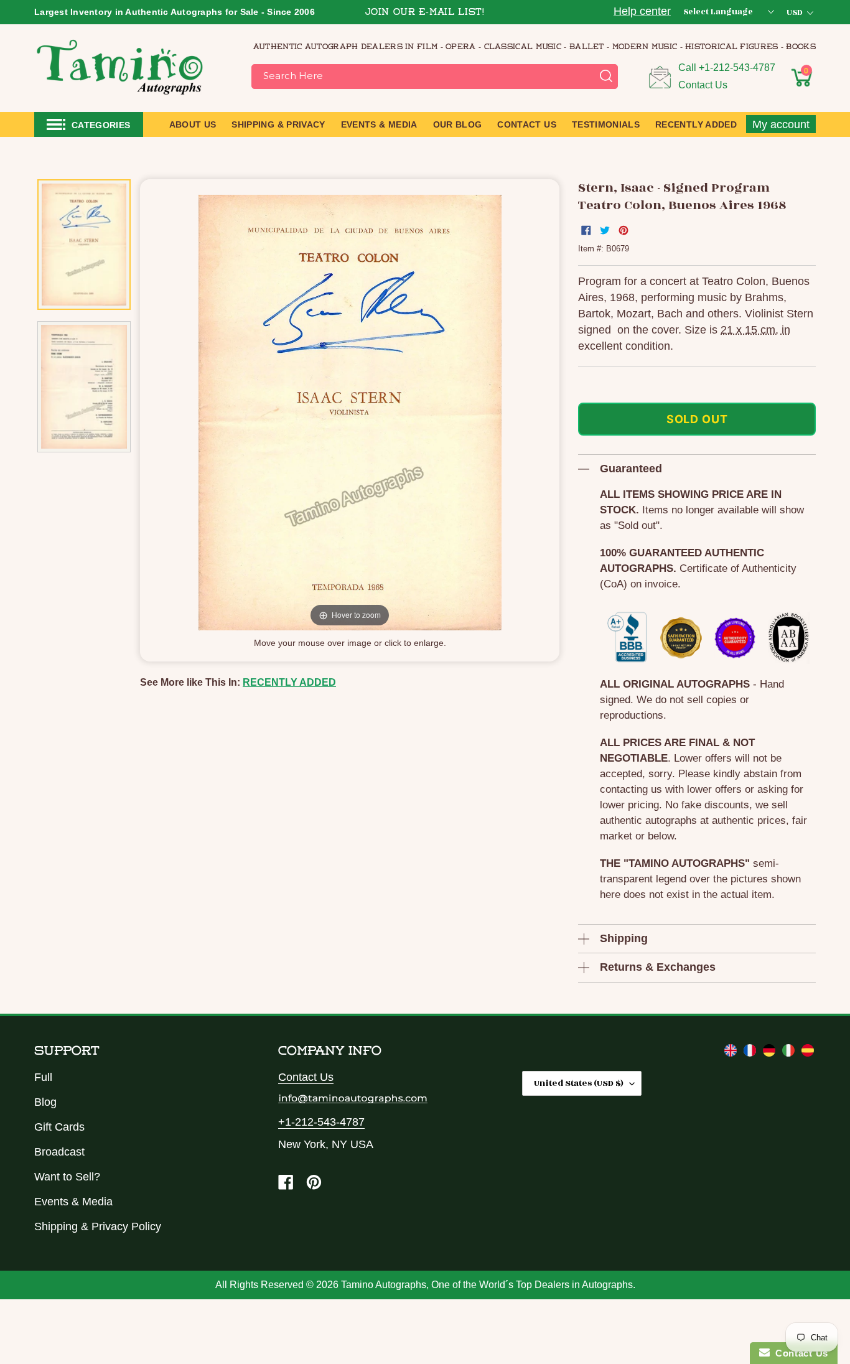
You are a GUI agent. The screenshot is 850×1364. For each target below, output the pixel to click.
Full (43, 1077)
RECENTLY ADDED (289, 682)
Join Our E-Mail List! (425, 12)
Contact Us (702, 85)
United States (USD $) (578, 1083)
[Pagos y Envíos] (808, 1053)
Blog (45, 1102)
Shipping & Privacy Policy (97, 1226)
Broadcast (59, 1152)
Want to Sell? (67, 1176)
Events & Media (73, 1201)
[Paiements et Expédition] (751, 1053)
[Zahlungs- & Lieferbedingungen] (770, 1053)
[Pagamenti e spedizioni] (790, 1053)
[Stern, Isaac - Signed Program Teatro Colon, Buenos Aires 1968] (84, 244)
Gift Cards (59, 1127)
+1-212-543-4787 (737, 67)
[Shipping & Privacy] (732, 1053)
